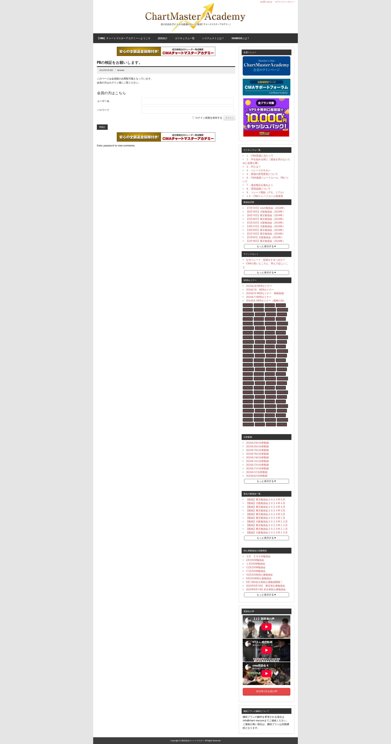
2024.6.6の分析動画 (256, 475)
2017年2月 (247, 406)
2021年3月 (280, 346)
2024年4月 (269, 305)
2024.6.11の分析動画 (257, 468)
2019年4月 (269, 374)
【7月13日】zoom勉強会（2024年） (266, 208)
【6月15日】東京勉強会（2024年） (265, 215)
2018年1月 (258, 392)
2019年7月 (281, 369)
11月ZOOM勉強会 (255, 571)
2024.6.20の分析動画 (257, 446)
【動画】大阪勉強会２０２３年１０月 (267, 532)
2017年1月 (258, 406)
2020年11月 (282, 351)
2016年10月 (248, 411)
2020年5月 (258, 360)
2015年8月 (270, 424)
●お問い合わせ (266, 2)
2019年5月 (258, 374)
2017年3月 (280, 402)
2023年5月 (258, 319)
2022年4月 (269, 333)
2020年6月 (247, 360)
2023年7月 (281, 314)
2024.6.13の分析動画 (257, 461)
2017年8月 (270, 397)
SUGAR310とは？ (240, 38)
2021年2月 (247, 351)
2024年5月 (258, 305)
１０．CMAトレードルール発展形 (264, 196)
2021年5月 (258, 346)
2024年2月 (247, 310)
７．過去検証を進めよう (259, 185)
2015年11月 (282, 420)
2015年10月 (248, 424)
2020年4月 (269, 360)
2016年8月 (270, 411)
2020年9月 (259, 356)
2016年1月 (258, 420)
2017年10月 (248, 397)
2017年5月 (258, 402)
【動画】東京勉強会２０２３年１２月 (267, 525)
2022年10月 (248, 328)
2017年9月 (259, 397)
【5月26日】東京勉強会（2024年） (265, 219)
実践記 (102, 127)
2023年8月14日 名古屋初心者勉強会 (266, 589)
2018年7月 (281, 383)
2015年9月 (259, 424)
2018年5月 (258, 388)
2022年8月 (270, 328)
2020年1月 (258, 365)
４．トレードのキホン (258, 170)
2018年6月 (247, 388)
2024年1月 (258, 310)
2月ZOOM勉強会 (255, 560)
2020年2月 (247, 365)
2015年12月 (270, 420)
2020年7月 (281, 356)
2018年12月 (270, 379)
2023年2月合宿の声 (266, 691)
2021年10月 (248, 342)
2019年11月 (282, 365)
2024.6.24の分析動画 (257, 442)
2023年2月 (247, 324)
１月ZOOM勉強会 (255, 563)
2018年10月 (248, 383)
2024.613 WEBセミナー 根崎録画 (265, 293)
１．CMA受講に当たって (259, 155)
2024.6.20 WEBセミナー (259, 285)
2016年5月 (258, 415)
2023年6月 (247, 319)
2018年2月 (247, 392)
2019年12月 (270, 365)
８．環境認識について (258, 188)
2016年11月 (282, 406)
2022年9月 (259, 328)
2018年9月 (259, 383)
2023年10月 (248, 314)
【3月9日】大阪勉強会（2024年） (265, 237)
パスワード (103, 110)
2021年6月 (247, 346)
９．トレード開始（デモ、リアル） (265, 192)
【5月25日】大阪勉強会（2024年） (265, 222)
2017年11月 (282, 392)
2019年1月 (258, 379)
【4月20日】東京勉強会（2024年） (265, 230)
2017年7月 (281, 397)
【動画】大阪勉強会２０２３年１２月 (267, 521)
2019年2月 (247, 379)
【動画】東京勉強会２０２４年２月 (265, 514)
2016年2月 (247, 420)
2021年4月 (269, 346)
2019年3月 (280, 374)
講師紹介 (163, 38)
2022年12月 (270, 324)
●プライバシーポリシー (285, 2)
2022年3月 (280, 333)
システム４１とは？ (213, 38)
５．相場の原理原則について (262, 174)
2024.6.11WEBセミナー (258, 296)
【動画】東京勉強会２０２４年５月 (265, 499)
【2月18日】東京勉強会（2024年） (265, 241)
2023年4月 (269, 319)
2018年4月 (269, 388)
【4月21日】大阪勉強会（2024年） (265, 226)
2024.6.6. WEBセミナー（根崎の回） (266, 300)
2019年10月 (248, 369)
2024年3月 (280, 305)
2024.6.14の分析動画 (257, 457)
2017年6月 (247, 402)
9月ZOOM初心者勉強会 (258, 578)
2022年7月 (281, 328)
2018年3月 (280, 388)
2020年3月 (280, 360)
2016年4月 (269, 415)
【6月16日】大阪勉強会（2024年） (265, 211)
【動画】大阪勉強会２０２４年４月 (265, 503)
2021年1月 (258, 351)
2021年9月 (259, 342)
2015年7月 (281, 424)
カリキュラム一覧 (185, 38)
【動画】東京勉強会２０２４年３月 (265, 510)
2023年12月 (270, 310)
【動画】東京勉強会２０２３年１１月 (267, 528)
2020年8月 (270, 356)
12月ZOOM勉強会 (255, 567)
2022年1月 (258, 337)
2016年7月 (281, 411)
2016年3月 (280, 415)
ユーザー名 (103, 101)
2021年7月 (281, 342)
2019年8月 (270, 369)
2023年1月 (258, 324)
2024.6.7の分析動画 (256, 472)
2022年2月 (247, 337)
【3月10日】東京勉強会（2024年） (265, 233)
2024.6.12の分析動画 (257, 464)
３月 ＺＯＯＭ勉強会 (258, 556)
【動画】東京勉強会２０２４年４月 (265, 506)
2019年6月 (247, 374)
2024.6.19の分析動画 (257, 450)
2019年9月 (259, 369)
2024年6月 (247, 305)
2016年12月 (270, 406)
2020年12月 (270, 351)
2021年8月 (270, 342)
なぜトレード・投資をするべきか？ (265, 259)
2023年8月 (270, 314)
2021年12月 (270, 337)
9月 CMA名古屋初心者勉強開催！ (264, 582)
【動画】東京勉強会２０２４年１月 (265, 517)
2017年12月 (270, 392)
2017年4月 (269, 402)
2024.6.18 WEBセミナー (260, 289)
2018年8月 (270, 383)
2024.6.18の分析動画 (257, 453)
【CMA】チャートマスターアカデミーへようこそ (123, 38)
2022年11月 (282, 324)
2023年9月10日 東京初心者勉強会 (265, 585)
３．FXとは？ (253, 166)
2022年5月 (258, 333)
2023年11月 (282, 310)
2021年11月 (282, 337)
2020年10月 (248, 356)
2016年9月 (259, 411)
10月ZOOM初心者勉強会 (259, 574)
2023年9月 (259, 314)
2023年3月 (280, 319)
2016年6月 (247, 415)
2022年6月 (247, 333)
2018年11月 (282, 379)
